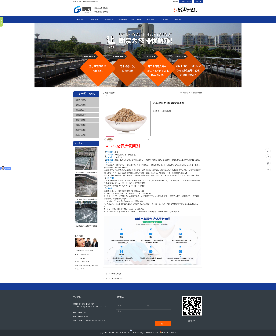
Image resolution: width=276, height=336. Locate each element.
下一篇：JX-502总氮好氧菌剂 (112, 278)
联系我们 (178, 19)
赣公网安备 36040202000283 (169, 333)
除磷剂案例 (136, 36)
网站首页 (80, 19)
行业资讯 (150, 30)
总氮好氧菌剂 (80, 125)
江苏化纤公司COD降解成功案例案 (86, 172)
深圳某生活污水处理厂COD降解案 (86, 226)
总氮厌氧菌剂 (80, 120)
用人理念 (164, 25)
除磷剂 (108, 36)
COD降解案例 (136, 25)
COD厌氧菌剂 (122, 41)
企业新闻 (150, 25)
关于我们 (94, 19)
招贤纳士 (164, 30)
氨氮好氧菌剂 (122, 25)
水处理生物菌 (122, 19)
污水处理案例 (136, 19)
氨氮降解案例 (136, 30)
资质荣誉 (94, 36)
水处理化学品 (108, 19)
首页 (188, 93)
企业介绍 (94, 25)
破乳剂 (108, 41)
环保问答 (150, 36)
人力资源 (164, 19)
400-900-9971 (268, 151)
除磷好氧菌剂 (80, 135)
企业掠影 (94, 41)
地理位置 (178, 36)
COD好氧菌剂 (122, 36)
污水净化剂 (108, 30)
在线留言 (178, 25)
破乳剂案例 (136, 41)
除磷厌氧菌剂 (80, 130)
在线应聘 (164, 36)
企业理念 (94, 30)
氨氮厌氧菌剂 (122, 30)
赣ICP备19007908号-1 (152, 333)
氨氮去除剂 (108, 25)
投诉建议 (178, 30)
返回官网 (198, 1)
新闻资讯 (150, 19)
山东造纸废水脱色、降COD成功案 (86, 199)
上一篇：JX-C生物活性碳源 (112, 274)
